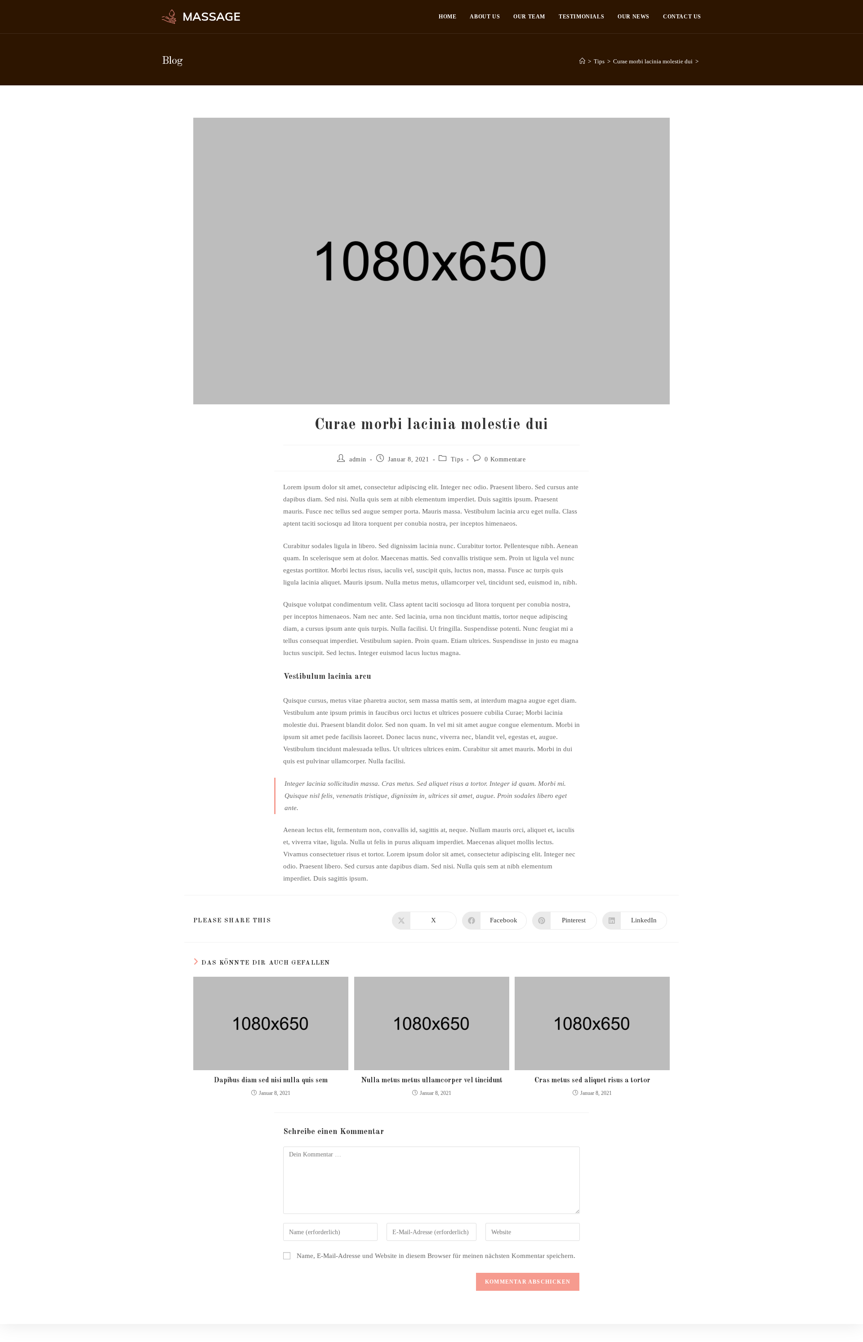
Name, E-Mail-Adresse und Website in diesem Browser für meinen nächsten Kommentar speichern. (436, 1255)
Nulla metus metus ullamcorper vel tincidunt (432, 1080)
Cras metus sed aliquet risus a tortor (592, 1080)
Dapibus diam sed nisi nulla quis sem (271, 1080)
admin (357, 459)
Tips (457, 459)
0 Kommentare (505, 459)
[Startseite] (582, 61)
